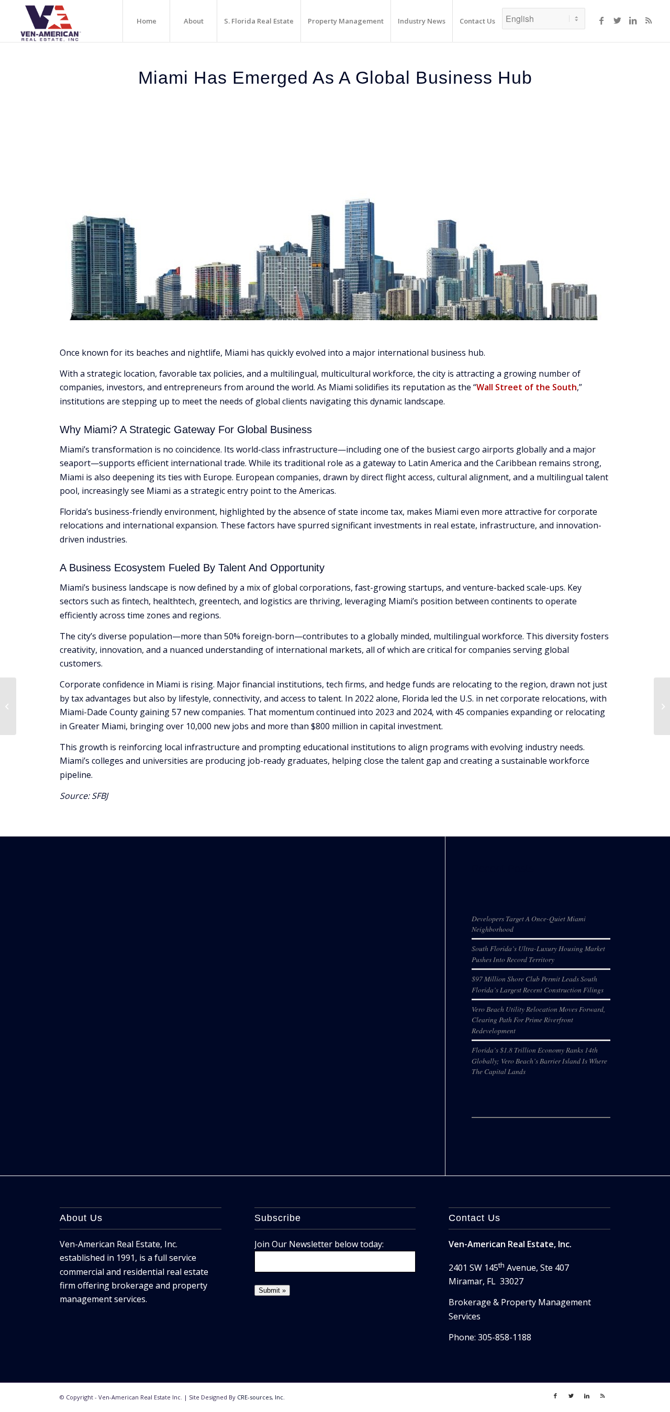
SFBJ (100, 795)
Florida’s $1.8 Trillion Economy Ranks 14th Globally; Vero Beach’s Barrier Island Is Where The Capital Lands (539, 1060)
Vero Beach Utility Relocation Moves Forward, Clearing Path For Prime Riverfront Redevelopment (538, 1019)
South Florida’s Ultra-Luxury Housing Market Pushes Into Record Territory (538, 953)
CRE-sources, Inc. (261, 1397)
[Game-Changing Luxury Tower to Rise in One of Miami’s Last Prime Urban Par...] (662, 706)
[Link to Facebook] (601, 20)
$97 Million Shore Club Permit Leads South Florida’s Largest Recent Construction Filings (538, 984)
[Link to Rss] (648, 20)
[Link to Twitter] (617, 20)
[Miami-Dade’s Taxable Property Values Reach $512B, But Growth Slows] (8, 706)
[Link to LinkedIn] (633, 20)
